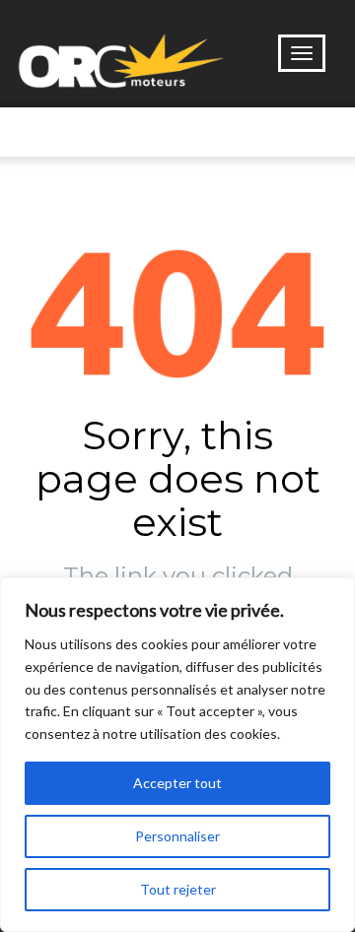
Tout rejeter (178, 889)
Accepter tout (177, 782)
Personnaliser (177, 836)
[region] (177, 754)
